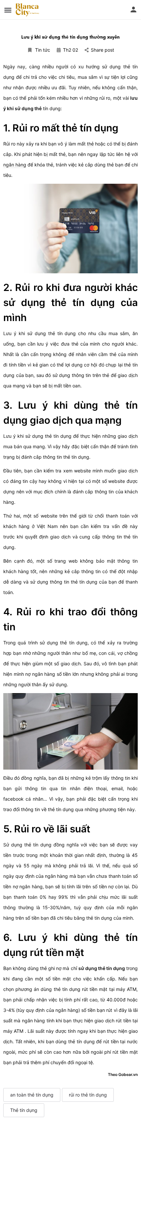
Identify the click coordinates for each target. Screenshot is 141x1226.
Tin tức (42, 50)
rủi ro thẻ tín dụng (88, 1095)
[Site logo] (28, 9)
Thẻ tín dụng (23, 1110)
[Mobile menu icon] (7, 10)
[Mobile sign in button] (133, 9)
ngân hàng (14, 164)
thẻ (90, 143)
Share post (102, 50)
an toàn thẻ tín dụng (31, 1095)
